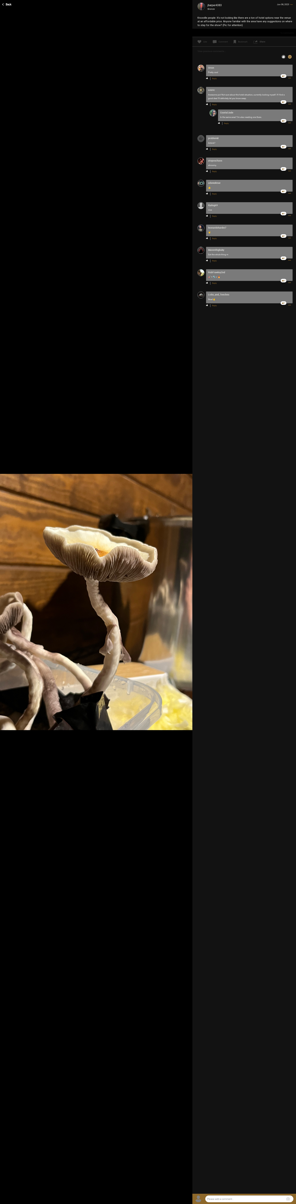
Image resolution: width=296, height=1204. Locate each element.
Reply (214, 78)
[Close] (7, 4)
